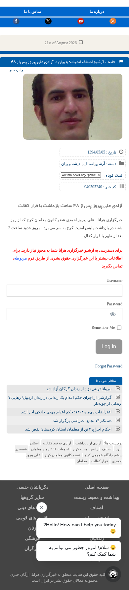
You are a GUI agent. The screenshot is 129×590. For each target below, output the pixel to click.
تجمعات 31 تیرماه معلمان (50, 449)
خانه (112, 61)
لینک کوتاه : (113, 175)
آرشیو (99, 61)
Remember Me (104, 327)
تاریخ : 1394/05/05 (101, 152)
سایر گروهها (32, 497)
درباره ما (97, 11)
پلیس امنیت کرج (85, 449)
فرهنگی (32, 538)
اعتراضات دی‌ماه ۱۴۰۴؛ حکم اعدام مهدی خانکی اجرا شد (66, 412)
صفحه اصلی (97, 487)
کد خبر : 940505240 (100, 187)
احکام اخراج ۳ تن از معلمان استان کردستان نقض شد (68, 429)
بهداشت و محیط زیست (96, 497)
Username (114, 280)
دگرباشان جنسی (32, 487)
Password (114, 304)
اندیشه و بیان (69, 61)
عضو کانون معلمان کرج (62, 455)
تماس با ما (32, 11)
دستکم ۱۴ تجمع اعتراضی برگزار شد (82, 420)
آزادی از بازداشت (88, 443)
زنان (32, 528)
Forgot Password (108, 366)
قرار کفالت (99, 461)
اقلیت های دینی (32, 507)
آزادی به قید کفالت (57, 443)
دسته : (110, 163)
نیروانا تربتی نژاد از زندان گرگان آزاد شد (78, 389)
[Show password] (113, 314)
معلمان (81, 461)
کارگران (32, 548)
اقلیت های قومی (32, 517)
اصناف (87, 61)
